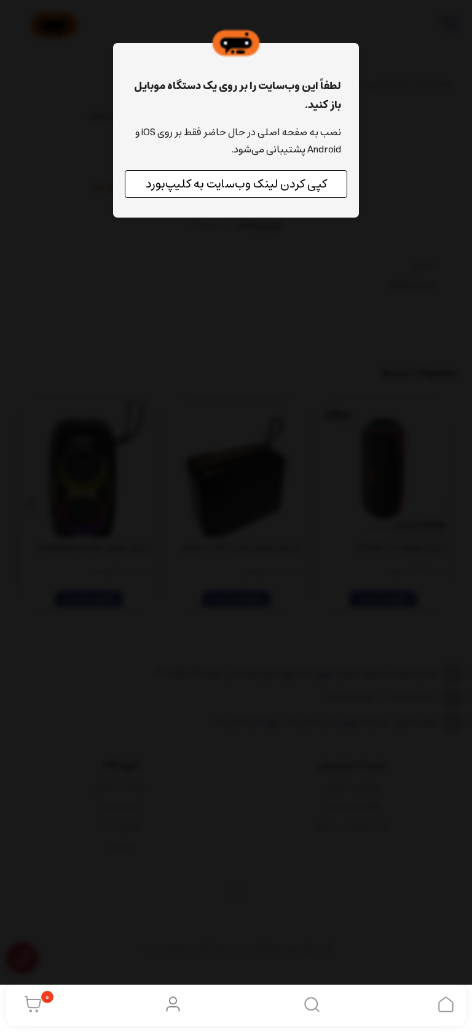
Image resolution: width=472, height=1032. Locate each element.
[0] (29, 1004)
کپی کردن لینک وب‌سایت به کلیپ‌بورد (236, 184)
